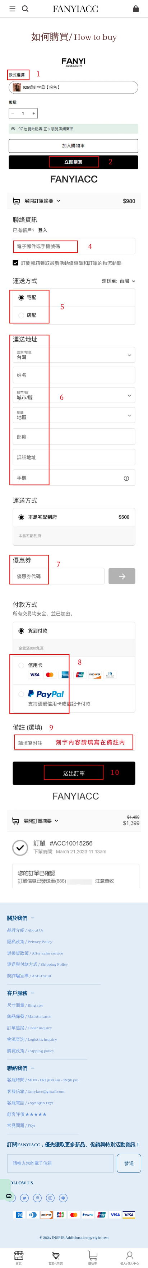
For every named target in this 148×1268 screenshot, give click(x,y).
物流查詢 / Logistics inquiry (32, 1039)
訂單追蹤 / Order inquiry (29, 1028)
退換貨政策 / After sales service (35, 953)
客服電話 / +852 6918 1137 (30, 1103)
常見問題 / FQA (21, 1125)
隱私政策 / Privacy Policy (29, 942)
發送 (129, 1163)
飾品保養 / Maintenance (29, 1016)
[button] (12, 9)
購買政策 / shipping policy (30, 1051)
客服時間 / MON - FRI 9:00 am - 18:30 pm (43, 1080)
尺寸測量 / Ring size (25, 1005)
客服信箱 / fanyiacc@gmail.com (36, 1091)
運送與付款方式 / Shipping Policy (37, 964)
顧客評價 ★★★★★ (27, 1114)
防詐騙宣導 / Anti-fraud (29, 976)
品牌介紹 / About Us (25, 930)
